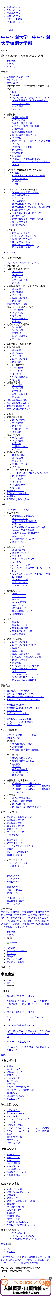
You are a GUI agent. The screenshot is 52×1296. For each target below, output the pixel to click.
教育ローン (17, 524)
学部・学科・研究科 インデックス (23, 263)
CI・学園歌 (17, 106)
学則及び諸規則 (20, 117)
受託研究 (16, 763)
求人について (19, 671)
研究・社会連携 (14, 959)
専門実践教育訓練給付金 (24, 135)
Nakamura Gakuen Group (23, 244)
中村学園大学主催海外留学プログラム (25, 696)
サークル (16, 562)
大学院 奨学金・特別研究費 (25, 533)
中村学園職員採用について (14, 926)
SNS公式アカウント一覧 (24, 236)
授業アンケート (20, 178)
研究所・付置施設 (15, 962)
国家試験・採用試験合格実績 (26, 657)
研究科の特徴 (19, 420)
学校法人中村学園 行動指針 (25, 192)
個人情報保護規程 (21, 195)
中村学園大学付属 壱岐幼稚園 (18, 921)
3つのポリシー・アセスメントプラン (30, 97)
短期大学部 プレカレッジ (19, 403)
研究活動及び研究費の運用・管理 (28, 204)
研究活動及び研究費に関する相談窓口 (31, 207)
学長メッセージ (14, 80)
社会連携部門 (13, 835)
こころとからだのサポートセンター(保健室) (28, 1128)
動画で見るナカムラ (22, 239)
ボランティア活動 (21, 565)
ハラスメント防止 (21, 198)
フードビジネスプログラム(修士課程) (30, 473)
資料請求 (11, 61)
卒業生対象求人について (24, 668)
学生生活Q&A (19, 542)
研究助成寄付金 (20, 769)
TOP (9, 980)
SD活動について (20, 184)
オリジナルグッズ (21, 242)
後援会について (20, 625)
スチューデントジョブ (23, 559)
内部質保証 (17, 129)
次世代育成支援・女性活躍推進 (27, 219)
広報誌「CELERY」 (22, 233)
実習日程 (16, 663)
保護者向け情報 (20, 634)
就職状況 (16, 648)
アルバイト (17, 556)
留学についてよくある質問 (20, 718)
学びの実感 (17, 423)
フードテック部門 (15, 832)
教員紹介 (16, 283)
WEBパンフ (12, 66)
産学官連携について (22, 758)
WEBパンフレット (16, 22)
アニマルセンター (15, 843)
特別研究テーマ (20, 429)
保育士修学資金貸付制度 (24, 521)
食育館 (10, 849)
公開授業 (16, 181)
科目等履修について (22, 611)
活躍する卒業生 (20, 660)
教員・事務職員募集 (32, 1257)
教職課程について (15, 490)
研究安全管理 (19, 216)
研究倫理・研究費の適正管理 (26, 807)
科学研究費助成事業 (22, 801)
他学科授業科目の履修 (18, 406)
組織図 (15, 94)
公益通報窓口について (23, 201)
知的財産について (21, 225)
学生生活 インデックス (18, 510)
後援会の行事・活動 (22, 631)
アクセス (11, 64)
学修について (19, 593)
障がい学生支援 (20, 222)
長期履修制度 (19, 614)
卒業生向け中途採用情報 (24, 680)
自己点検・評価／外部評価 (25, 126)
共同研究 (16, 766)
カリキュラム (19, 596)
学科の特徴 (17, 271)
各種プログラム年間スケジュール (23, 699)
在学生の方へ (13, 10)
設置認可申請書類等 (22, 132)
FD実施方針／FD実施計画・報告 (28, 175)
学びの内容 (17, 274)
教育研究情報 (19, 120)
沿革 (14, 92)
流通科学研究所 (14, 823)
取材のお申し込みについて (25, 247)
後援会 (15, 622)
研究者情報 (17, 150)
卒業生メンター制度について (21, 1225)
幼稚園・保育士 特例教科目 (25, 749)
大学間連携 (17, 153)
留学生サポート (20, 582)
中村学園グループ (10, 1257)
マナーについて (20, 585)
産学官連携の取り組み (23, 760)
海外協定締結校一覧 (17, 704)
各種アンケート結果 (22, 147)
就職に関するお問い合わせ (25, 665)
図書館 (15, 866)
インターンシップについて (25, 674)
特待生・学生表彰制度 (23, 530)
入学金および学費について (25, 515)
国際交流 (11, 956)
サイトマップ (13, 904)
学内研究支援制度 (21, 798)
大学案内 (11, 947)
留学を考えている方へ (18, 713)
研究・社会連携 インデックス (21, 735)
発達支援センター (15, 840)
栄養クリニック (14, 829)
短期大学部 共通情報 (17, 400)
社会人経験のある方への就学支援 (28, 527)
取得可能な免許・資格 (18, 493)
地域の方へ (12, 893)
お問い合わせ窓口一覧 (38, 1260)
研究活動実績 (19, 804)
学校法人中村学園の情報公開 (26, 158)
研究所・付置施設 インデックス (22, 817)
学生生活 (11, 953)
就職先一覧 (17, 651)
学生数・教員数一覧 (22, 123)
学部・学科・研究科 (17, 950)
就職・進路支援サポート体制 (26, 654)
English (10, 30)
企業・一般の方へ (15, 19)
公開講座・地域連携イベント (26, 783)
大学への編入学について (19, 409)
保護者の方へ (13, 13)
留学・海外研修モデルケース (21, 693)
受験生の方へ (13, 7)
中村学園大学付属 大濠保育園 (34, 923)
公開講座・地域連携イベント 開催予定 (31, 786)
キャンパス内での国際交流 (20, 721)
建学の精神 (12, 83)
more (3, 1055)
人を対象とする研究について (26, 213)
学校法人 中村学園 (10, 912)
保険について (19, 536)
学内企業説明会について (24, 677)
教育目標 (16, 277)
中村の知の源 (13, 738)
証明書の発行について (23, 539)
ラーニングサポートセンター (21, 846)
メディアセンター (21, 863)
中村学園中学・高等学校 (25, 915)
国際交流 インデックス (18, 690)
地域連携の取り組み (22, 744)
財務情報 (16, 155)
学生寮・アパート (21, 553)
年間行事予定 (19, 550)
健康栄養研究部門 (15, 826)
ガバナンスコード (21, 103)
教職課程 (16, 138)
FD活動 (16, 172)
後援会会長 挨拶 (20, 628)
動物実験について (21, 210)
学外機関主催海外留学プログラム (23, 707)
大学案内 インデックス (18, 77)
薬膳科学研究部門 (15, 820)
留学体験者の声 (14, 710)
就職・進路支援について (24, 645)
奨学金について (20, 518)
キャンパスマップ (21, 109)
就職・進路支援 (20, 280)
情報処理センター (15, 855)
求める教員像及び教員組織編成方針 (30, 100)
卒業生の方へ (13, 16)
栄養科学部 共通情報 (17, 304)
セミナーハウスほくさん (19, 852)
